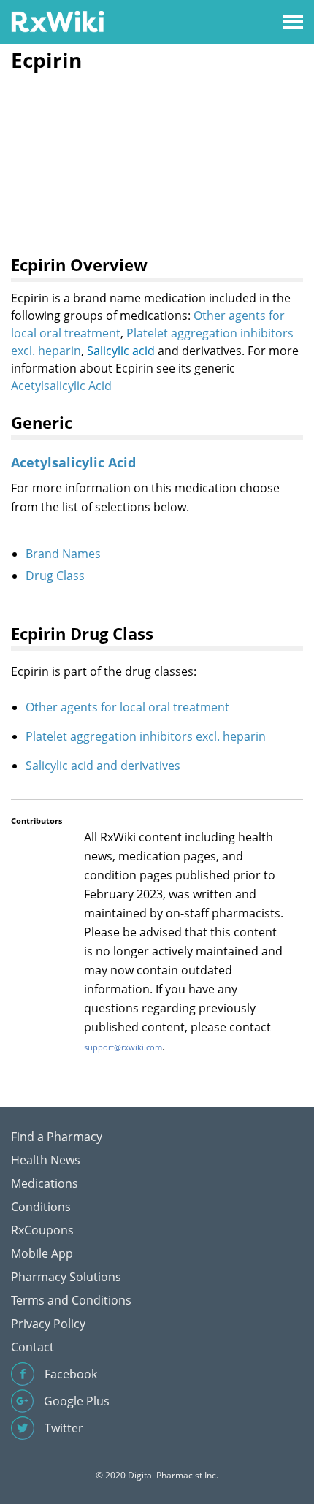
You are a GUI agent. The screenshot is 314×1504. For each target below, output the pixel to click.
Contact (32, 1347)
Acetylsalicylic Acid (61, 386)
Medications (44, 1183)
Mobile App (42, 1253)
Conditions (41, 1207)
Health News (45, 1160)
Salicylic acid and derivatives (103, 765)
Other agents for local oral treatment (127, 707)
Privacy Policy (48, 1324)
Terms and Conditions (71, 1300)
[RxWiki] (57, 21)
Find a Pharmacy (56, 1137)
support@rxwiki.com (123, 1047)
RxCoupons (42, 1230)
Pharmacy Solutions (66, 1277)
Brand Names (63, 554)
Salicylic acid (121, 351)
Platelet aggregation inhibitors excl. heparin (146, 736)
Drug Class (55, 576)
